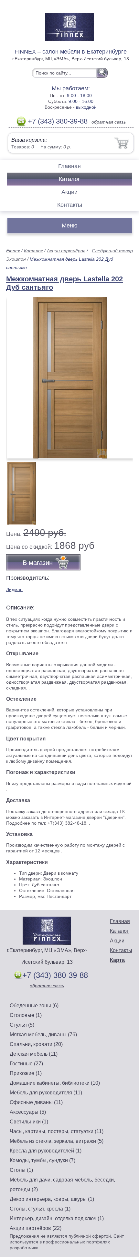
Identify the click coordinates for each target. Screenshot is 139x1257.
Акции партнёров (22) (35, 1228)
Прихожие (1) (26, 1073)
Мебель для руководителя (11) (46, 1092)
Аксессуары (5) (28, 1112)
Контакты (69, 205)
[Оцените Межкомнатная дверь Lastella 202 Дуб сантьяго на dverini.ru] (70, 377)
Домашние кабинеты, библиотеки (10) (55, 1083)
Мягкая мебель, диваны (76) (43, 1034)
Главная (69, 166)
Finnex (13, 250)
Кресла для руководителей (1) (45, 1150)
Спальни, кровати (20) (36, 1044)
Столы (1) (21, 1170)
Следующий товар (112, 250)
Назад (16, 374)
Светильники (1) (29, 1121)
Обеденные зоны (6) (34, 1005)
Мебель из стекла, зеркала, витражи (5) (56, 1141)
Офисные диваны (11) (36, 1102)
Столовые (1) (26, 1015)
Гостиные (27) (26, 1063)
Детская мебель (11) (34, 1054)
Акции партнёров (66, 250)
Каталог (69, 179)
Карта (117, 960)
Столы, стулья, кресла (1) (40, 1209)
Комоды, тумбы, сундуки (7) (42, 1160)
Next (125, 489)
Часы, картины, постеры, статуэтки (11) (56, 1131)
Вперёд (122, 374)
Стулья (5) (22, 1025)
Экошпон (16, 259)
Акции (69, 192)
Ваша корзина (28, 140)
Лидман (14, 589)
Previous (18, 489)
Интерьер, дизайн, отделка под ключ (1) (57, 1218)
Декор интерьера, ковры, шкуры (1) (52, 1199)
